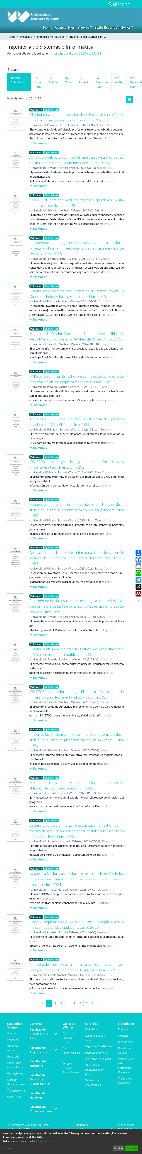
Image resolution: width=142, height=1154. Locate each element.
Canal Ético (14, 1096)
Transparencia (16, 1090)
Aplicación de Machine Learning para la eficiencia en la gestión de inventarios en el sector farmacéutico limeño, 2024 (76, 558)
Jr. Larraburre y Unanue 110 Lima (28, 1124)
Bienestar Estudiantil (98, 1058)
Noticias (123, 1035)
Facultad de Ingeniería (38, 1063)
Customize (9, 1148)
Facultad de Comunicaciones (41, 1109)
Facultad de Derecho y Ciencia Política (40, 1079)
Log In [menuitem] (122, 4)
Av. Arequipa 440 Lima (21, 1129)
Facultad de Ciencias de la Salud (39, 1034)
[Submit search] (110, 4)
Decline (118, 1148)
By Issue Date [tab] (37, 82)
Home (47, 27)
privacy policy (45, 1141)
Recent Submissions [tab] (19, 80)
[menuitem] (115, 3)
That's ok (131, 1148)
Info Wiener (125, 1041)
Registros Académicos (98, 1046)
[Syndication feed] (129, 99)
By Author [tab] (52, 80)
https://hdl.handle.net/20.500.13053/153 (77, 53)
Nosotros (13, 1039)
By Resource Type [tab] (102, 82)
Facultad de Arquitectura (39, 1050)
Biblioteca (91, 1029)
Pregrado (26, 36)
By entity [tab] (119, 80)
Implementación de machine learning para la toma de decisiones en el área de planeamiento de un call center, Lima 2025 (76, 740)
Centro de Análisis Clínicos (69, 1037)
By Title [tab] (68, 80)
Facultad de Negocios (38, 1095)
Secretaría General (96, 1052)
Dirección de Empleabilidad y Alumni (94, 1069)
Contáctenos (15, 1073)
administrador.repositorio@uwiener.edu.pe (104, 1129)
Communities (65, 27)
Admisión (12, 1033)
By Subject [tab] (83, 80)
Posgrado (13, 1056)
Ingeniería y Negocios (51, 36)
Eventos (123, 1029)
